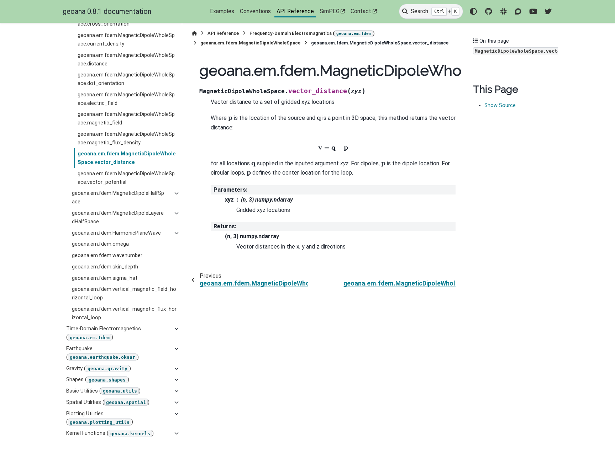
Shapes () (97, 380)
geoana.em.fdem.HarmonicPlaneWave (116, 233)
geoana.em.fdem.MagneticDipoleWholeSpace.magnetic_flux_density (126, 138)
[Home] (194, 33)
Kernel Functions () (110, 433)
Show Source (500, 105)
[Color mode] (473, 11)
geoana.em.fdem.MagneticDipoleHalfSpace (118, 197)
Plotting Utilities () (99, 418)
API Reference (295, 11)
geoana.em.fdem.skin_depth (105, 267)
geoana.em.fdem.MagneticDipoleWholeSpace (250, 43)
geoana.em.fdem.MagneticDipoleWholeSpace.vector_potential (126, 178)
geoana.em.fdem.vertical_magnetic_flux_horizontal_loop (124, 313)
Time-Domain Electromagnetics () (103, 333)
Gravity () (98, 369)
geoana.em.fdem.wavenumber (107, 255)
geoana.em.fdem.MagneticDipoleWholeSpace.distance (126, 59)
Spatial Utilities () (107, 402)
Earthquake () (102, 353)
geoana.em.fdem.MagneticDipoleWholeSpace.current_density (126, 39)
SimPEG (330, 11)
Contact (361, 11)
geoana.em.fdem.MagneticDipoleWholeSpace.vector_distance (127, 158)
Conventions (255, 11)
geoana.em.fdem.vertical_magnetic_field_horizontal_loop (124, 293)
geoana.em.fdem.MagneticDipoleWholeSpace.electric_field (126, 99)
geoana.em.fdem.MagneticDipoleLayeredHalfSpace (118, 217)
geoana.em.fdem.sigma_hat (104, 278)
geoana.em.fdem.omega (100, 244)
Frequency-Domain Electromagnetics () (312, 33)
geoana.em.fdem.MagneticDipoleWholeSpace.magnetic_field (126, 118)
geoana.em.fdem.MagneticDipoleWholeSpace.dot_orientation (126, 79)
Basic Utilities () (103, 391)
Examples (222, 11)
